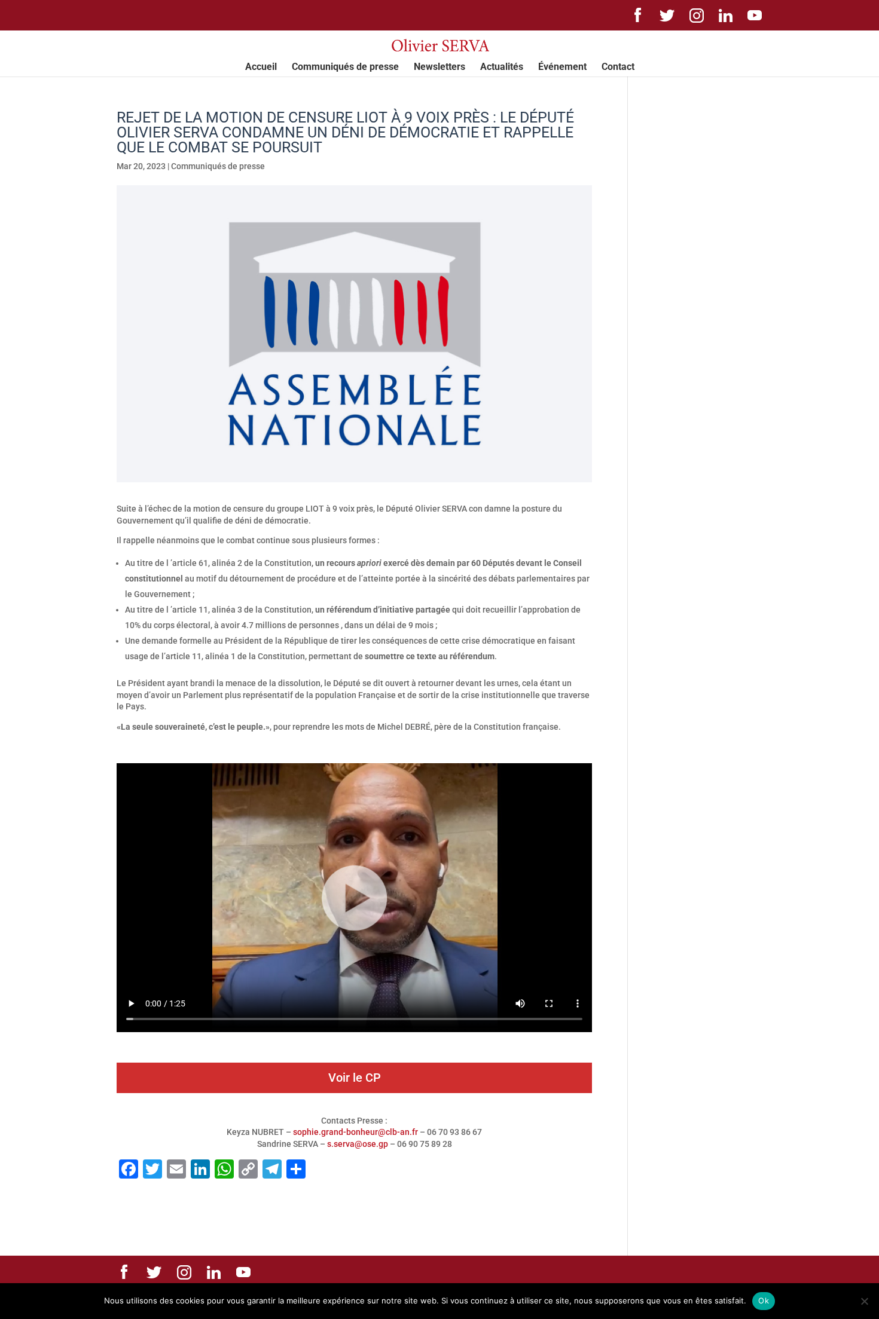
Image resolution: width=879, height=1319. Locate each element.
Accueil (261, 67)
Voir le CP (354, 1077)
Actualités (501, 67)
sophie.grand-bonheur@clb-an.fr (355, 1132)
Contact (618, 67)
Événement (562, 67)
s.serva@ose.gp (357, 1144)
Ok (763, 1300)
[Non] (864, 1301)
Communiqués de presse (345, 67)
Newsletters (439, 67)
